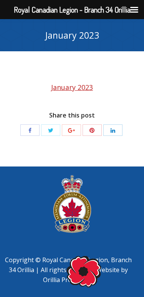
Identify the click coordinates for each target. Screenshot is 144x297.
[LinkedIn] (112, 130)
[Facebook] (30, 130)
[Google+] (71, 130)
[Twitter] (50, 130)
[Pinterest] (92, 130)
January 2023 (72, 87)
